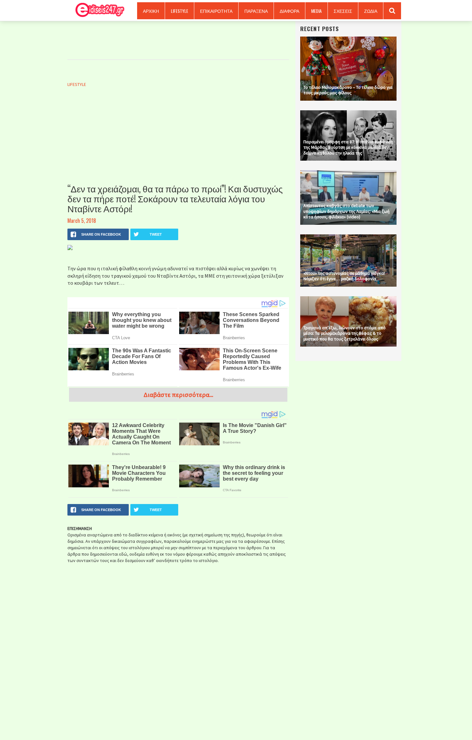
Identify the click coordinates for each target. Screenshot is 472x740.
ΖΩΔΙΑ (370, 10)
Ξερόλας (97, 10)
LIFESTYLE (179, 10)
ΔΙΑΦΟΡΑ (289, 10)
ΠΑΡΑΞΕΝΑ (256, 10)
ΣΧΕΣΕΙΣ (343, 10)
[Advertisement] (178, 142)
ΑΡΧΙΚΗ (151, 10)
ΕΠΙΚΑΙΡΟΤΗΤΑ (216, 10)
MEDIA (316, 10)
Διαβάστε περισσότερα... (178, 395)
